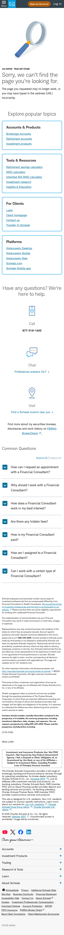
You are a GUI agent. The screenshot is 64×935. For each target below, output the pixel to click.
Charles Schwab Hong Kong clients (29, 805)
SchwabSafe (12, 890)
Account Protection (33, 906)
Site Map (6, 894)
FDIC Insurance (9, 910)
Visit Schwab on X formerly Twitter (13, 832)
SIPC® (48, 906)
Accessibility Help (10, 898)
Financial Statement (46, 894)
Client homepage (16, 215)
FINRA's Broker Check (31, 910)
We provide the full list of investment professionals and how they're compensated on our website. (32, 607)
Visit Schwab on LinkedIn (29, 832)
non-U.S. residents (34, 804)
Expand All (41, 457)
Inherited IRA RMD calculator (24, 177)
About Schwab (43, 898)
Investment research (18, 182)
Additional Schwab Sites (43, 890)
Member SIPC (19, 816)
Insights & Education (18, 187)
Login (9, 210)
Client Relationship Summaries (43, 914)
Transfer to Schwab (18, 225)
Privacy (25, 890)
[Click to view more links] (60, 848)
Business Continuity (23, 894)
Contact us (13, 220)
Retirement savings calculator (24, 167)
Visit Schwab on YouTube (5, 832)
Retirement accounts (19, 138)
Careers (5, 902)
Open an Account (39, 3)
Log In (57, 3)
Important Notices (10, 906)
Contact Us (27, 898)
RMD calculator (15, 172)
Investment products (19, 143)
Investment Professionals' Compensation (33, 902)
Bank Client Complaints (13, 914)
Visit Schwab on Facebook (21, 832)
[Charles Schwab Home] (12, 4)
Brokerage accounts (18, 133)
